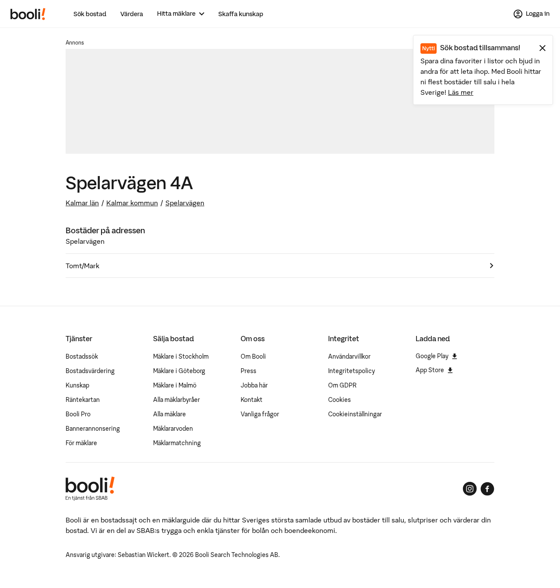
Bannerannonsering (93, 428)
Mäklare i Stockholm (181, 356)
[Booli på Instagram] (470, 489)
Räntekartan (83, 400)
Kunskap (77, 385)
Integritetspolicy (351, 371)
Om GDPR (342, 385)
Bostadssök (82, 356)
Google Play (432, 356)
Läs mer (460, 92)
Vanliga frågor (260, 414)
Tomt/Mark (82, 265)
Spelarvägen (184, 202)
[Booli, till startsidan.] (28, 14)
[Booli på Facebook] (487, 489)
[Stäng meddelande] (542, 48)
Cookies (339, 400)
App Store (430, 370)
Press (248, 371)
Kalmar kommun (132, 202)
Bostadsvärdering (90, 371)
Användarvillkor (349, 356)
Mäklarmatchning (177, 443)
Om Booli (253, 356)
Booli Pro (78, 414)
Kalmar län (82, 202)
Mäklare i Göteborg (179, 371)
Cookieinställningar (355, 414)
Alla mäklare (169, 414)
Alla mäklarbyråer (176, 400)
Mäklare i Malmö (174, 385)
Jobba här (254, 385)
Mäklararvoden (173, 428)
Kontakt (251, 400)
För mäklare (81, 443)
